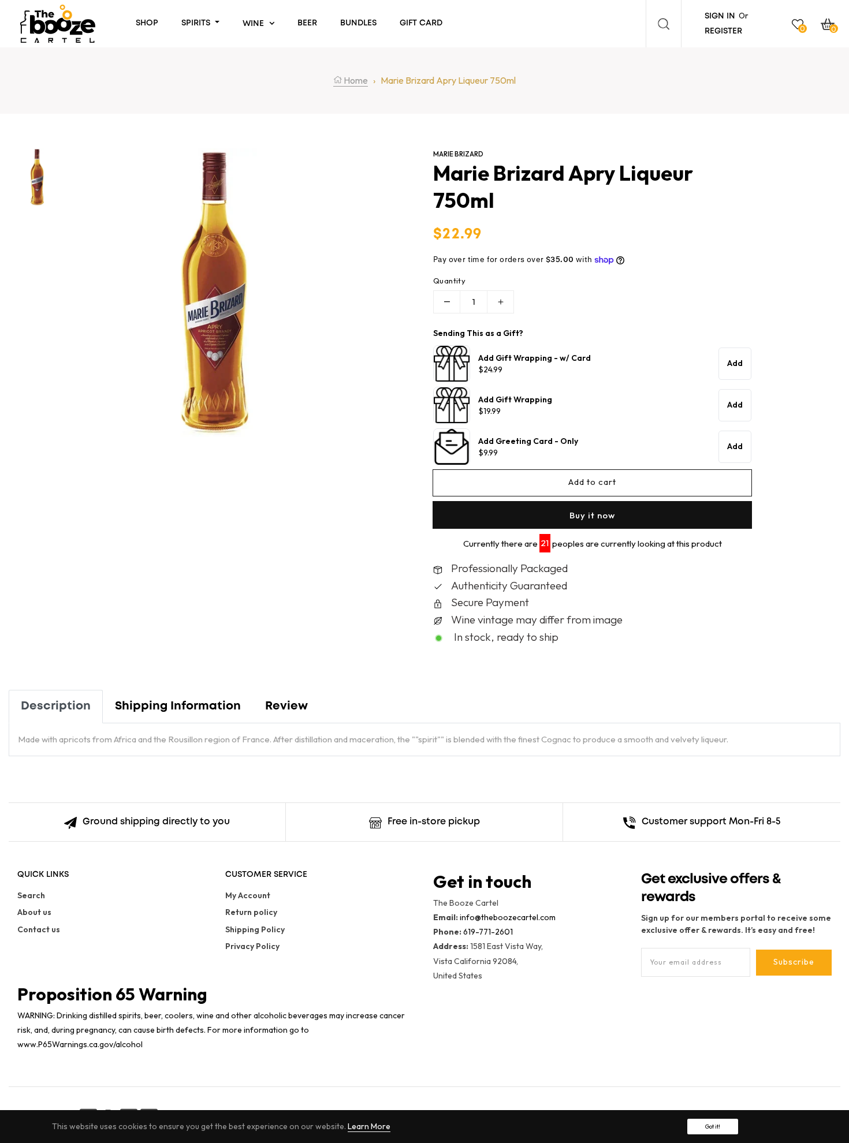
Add (735, 363)
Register (723, 31)
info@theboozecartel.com (508, 917)
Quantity (449, 280)
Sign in (720, 16)
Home (355, 80)
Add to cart (592, 481)
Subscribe (793, 962)
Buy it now (592, 515)
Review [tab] (286, 706)
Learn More (369, 1126)
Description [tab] (56, 706)
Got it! (712, 1126)
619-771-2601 (488, 932)
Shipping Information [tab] (178, 706)
